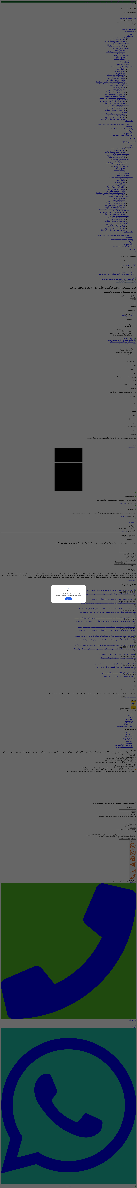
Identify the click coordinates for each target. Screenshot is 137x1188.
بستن (68, 599)
